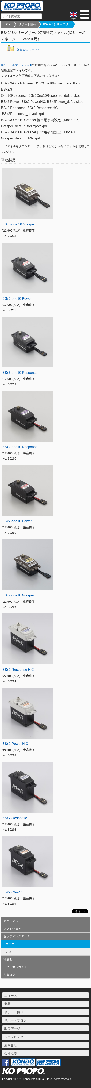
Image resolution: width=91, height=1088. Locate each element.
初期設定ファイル (28, 50)
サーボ (10, 944)
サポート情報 (27, 24)
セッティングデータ (16, 936)
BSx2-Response (14, 818)
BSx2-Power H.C (15, 744)
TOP (7, 24)
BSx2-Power (11, 892)
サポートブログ (15, 1020)
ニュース (10, 995)
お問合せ (10, 1045)
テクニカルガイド (15, 967)
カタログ (9, 974)
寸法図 (7, 959)
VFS (8, 951)
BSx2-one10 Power (17, 521)
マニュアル (10, 921)
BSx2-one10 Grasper (18, 595)
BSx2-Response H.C (18, 669)
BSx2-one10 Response (19, 447)
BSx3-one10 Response (19, 372)
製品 (7, 1004)
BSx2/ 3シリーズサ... (57, 24)
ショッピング (13, 1037)
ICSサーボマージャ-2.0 (16, 65)
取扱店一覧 (12, 1028)
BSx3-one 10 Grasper (18, 224)
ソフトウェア (12, 928)
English (73, 18)
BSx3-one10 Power (17, 298)
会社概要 (10, 1053)
